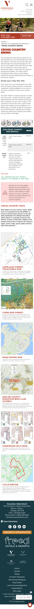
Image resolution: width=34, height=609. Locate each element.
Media (17, 574)
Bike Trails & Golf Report (25, 14)
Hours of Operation (26, 11)
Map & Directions (10, 521)
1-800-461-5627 (22, 515)
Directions (29, 9)
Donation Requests (17, 577)
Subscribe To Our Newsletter (17, 532)
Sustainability (17, 588)
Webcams (29, 13)
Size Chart (4, 173)
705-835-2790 (19, 513)
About (17, 568)
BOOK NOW (26, 36)
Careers (17, 571)
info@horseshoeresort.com (17, 517)
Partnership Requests (17, 580)
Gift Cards (17, 591)
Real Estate (17, 583)
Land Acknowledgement (17, 585)
